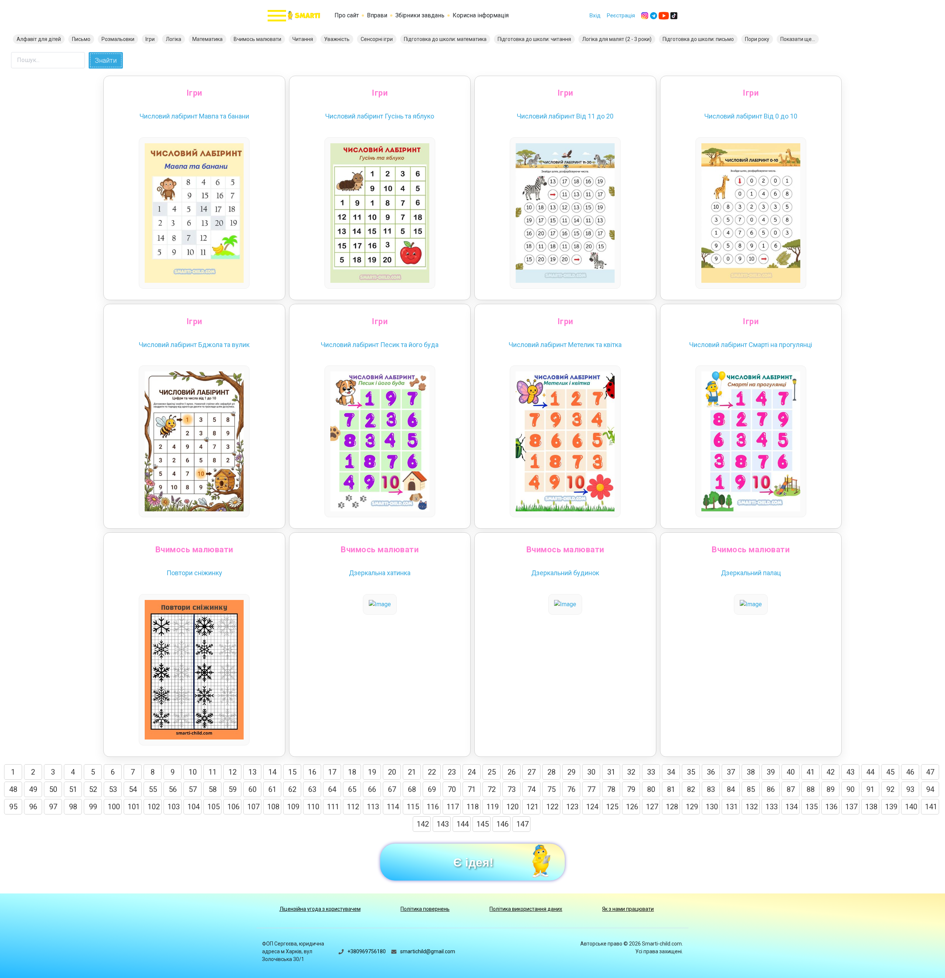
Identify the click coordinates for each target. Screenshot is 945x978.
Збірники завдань (419, 15)
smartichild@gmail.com (427, 951)
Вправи (377, 15)
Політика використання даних (525, 909)
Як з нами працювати (628, 909)
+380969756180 (366, 951)
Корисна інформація (481, 15)
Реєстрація (620, 15)
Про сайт (346, 15)
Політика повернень (425, 909)
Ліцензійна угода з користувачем (320, 909)
